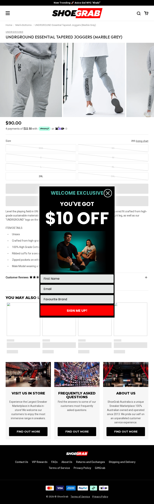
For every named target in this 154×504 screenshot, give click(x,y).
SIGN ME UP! (77, 310)
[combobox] (76, 299)
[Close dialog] (108, 193)
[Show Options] (110, 299)
